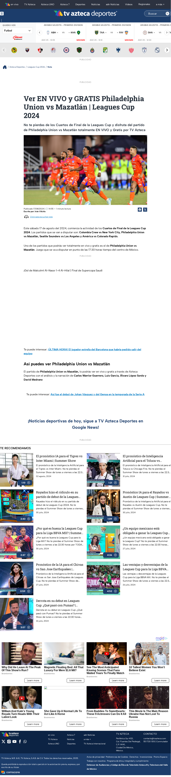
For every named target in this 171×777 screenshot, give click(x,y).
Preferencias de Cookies (117, 757)
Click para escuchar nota (41, 217)
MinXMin (81, 40)
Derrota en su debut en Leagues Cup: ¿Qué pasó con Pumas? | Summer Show (58, 603)
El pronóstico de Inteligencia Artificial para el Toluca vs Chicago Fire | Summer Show (143, 458)
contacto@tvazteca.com (154, 738)
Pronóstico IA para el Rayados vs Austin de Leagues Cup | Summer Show (146, 494)
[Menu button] (13, 13)
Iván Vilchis (40, 211)
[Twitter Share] (145, 210)
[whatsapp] (25, 742)
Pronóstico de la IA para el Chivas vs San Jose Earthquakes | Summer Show (59, 567)
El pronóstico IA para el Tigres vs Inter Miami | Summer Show (59, 458)
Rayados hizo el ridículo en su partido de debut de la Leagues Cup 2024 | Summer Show (57, 494)
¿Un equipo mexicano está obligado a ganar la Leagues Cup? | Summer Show (147, 530)
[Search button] (167, 13)
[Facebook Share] (140, 210)
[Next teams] (166, 50)
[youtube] (14, 742)
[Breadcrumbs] (6, 67)
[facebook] (20, 742)
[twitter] (3, 742)
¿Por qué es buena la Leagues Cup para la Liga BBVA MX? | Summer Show (59, 530)
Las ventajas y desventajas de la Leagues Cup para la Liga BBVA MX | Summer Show (145, 567)
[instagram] (9, 742)
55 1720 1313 (149, 741)
